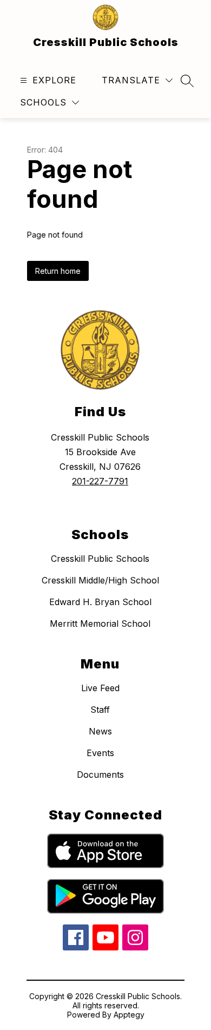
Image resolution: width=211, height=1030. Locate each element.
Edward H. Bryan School (100, 601)
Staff (100, 709)
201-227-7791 (100, 481)
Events (100, 752)
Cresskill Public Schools (100, 558)
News (100, 731)
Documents (100, 774)
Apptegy (129, 1014)
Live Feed (100, 688)
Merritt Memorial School (100, 623)
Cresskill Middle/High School (100, 580)
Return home (58, 270)
